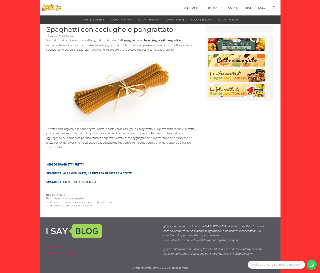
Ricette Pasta (57, 194)
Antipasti (191, 7)
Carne (232, 7)
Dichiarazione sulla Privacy (62, 252)
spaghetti (80, 198)
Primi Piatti (213, 7)
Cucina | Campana (121, 19)
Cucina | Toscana (228, 19)
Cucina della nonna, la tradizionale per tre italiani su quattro (83, 202)
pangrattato (67, 198)
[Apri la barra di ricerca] (274, 7)
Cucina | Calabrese (92, 19)
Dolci (262, 7)
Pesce (248, 7)
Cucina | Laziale (175, 19)
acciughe (55, 198)
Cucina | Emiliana (148, 19)
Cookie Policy (54, 246)
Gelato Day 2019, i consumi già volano (71, 205)
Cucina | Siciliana (201, 19)
